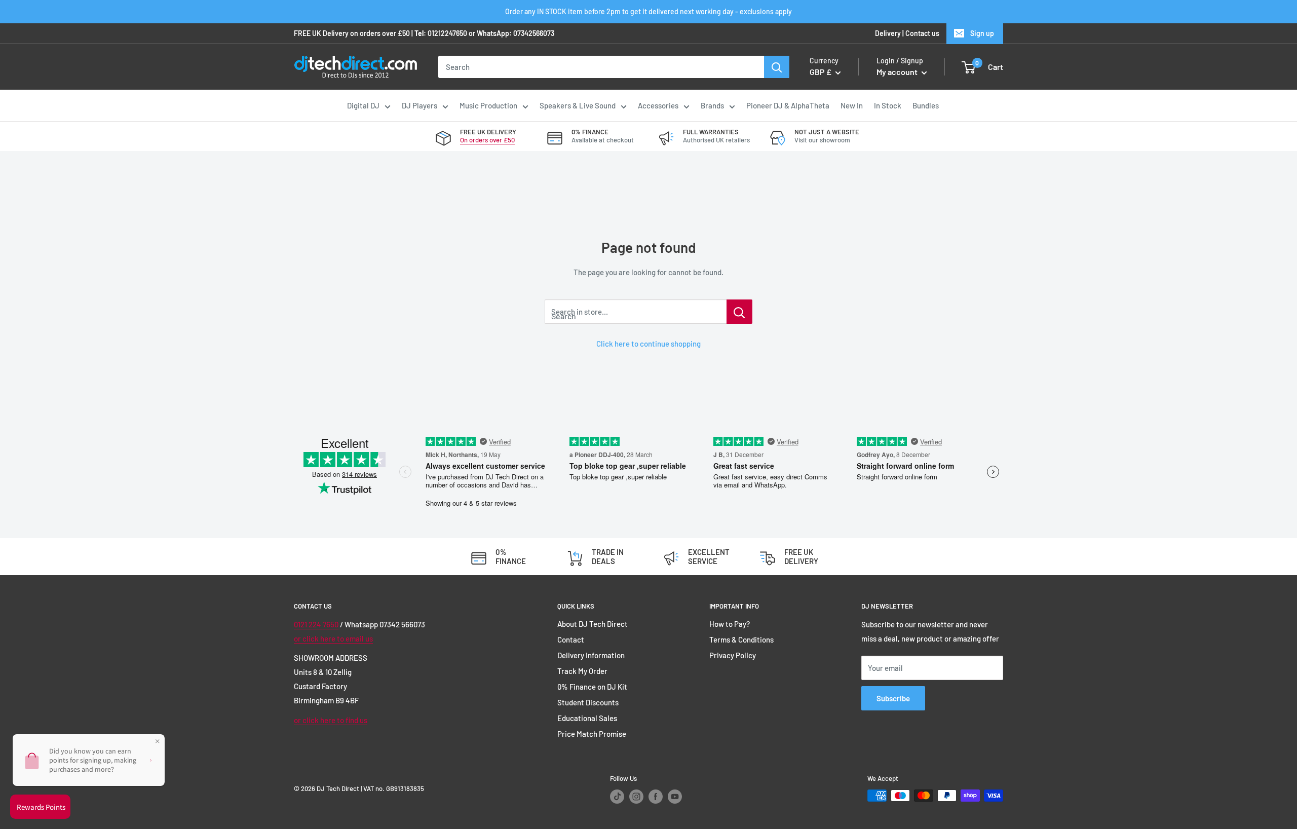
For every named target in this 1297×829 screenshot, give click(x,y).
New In (852, 105)
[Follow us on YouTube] (675, 796)
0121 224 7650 (316, 624)
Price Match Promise (591, 733)
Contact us (922, 33)
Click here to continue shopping (648, 343)
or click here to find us (330, 720)
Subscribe (893, 698)
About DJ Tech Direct (592, 623)
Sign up (982, 33)
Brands (712, 105)
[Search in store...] (739, 311)
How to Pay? (729, 623)
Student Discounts (588, 702)
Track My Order (582, 670)
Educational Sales (587, 718)
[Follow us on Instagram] (636, 796)
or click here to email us (333, 638)
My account (897, 72)
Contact (570, 639)
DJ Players (419, 105)
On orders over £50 (487, 140)
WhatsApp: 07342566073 (515, 33)
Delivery (888, 33)
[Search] (776, 67)
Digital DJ (363, 105)
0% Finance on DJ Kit (592, 686)
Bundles (925, 105)
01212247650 (447, 33)
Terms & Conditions (741, 639)
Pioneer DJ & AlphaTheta (787, 105)
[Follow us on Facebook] (655, 796)
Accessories (658, 105)
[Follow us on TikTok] (617, 796)
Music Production (488, 105)
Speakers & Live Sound (578, 105)
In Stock (887, 105)
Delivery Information (591, 655)
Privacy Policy (732, 655)
